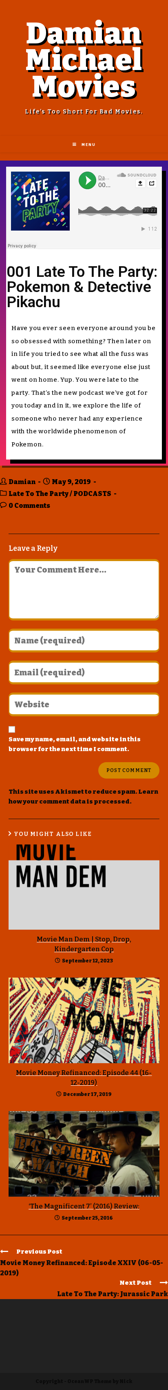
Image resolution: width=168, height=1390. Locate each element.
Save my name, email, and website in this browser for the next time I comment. (75, 744)
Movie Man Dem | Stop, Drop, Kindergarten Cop (84, 944)
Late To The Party (39, 494)
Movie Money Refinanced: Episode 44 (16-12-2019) (84, 1078)
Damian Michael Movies (84, 60)
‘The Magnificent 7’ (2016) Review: (84, 1206)
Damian (22, 482)
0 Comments (29, 505)
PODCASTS (92, 494)
